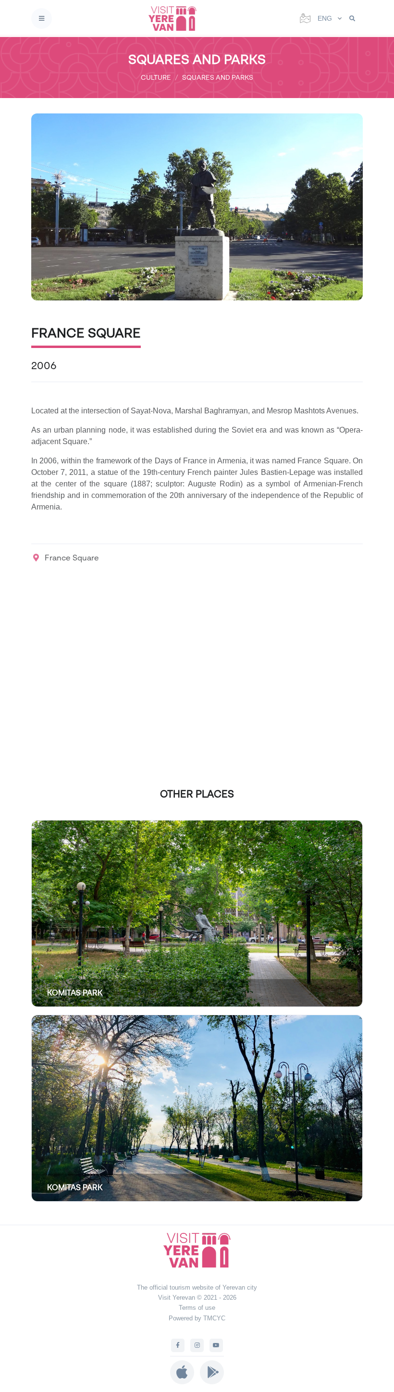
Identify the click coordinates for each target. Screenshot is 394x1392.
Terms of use (197, 1307)
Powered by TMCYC (197, 1318)
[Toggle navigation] (41, 18)
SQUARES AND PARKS (217, 77)
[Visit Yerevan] (175, 18)
